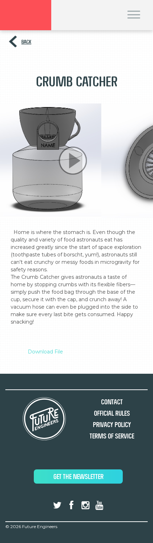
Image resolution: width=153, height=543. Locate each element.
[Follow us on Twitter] (57, 505)
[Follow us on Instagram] (85, 505)
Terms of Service (112, 436)
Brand (25, 15)
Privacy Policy (112, 424)
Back (26, 42)
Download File (45, 351)
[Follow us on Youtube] (99, 505)
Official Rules (112, 413)
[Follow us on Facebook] (71, 505)
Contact (112, 402)
